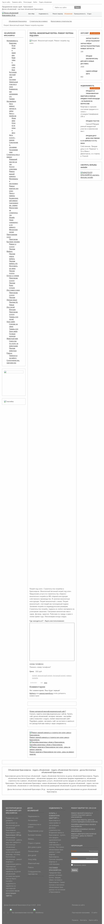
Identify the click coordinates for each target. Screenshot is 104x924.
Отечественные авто (13, 128)
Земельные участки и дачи (13, 84)
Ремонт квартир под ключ (13, 188)
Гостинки (12, 79)
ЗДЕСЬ (8, 896)
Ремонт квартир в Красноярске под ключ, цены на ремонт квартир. (83, 836)
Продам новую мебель (12, 256)
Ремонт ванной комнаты (12, 174)
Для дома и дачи (13, 290)
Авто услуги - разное (12, 137)
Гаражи (12, 99)
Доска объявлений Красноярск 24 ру (17, 905)
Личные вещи (12, 300)
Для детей (11, 307)
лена (45, 682)
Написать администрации (98, 2)
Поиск (94, 2)
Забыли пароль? (92, 858)
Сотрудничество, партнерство (34, 873)
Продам (12, 249)
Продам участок (92, 121)
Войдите (33, 693)
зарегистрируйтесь (46, 693)
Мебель (10, 251)
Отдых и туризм (13, 276)
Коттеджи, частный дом (13, 74)
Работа (9, 353)
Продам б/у (13, 302)
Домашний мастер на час (13, 161)
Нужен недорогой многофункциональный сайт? (48, 711)
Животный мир (12, 339)
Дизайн (12, 217)
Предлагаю (13, 239)
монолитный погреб (45, 676)
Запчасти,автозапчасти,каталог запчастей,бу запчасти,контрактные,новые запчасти (90, 43)
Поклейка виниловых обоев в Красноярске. (46, 745)
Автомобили (11, 101)
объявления (94, 33)
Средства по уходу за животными (13, 343)
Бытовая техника (13, 242)
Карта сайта (101, 2)
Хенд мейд (11, 322)
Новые (11, 305)
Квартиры (12, 43)
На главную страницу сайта (91, 2)
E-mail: (74, 851)
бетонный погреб (59, 676)
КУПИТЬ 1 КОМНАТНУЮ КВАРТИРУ (54, 815)
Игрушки (12, 310)
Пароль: (74, 858)
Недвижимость (12, 41)
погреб (34, 676)
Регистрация (93, 851)
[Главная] (5, 21)
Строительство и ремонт (34, 825)
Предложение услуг (35, 831)
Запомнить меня (79, 865)
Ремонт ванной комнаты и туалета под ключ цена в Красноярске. (82, 815)
